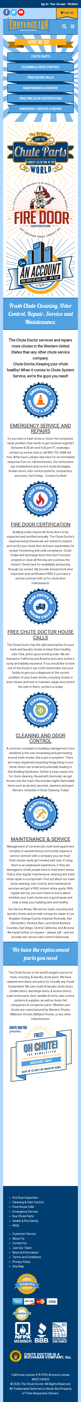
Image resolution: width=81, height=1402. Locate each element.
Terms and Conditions (26, 1257)
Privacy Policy (21, 1261)
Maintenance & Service (40, 88)
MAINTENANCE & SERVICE (40, 839)
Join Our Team (22, 1248)
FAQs (15, 1225)
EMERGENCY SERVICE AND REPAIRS (40, 428)
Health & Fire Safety (25, 1221)
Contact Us (19, 1243)
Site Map (18, 1266)
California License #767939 (29, 1374)
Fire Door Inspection (25, 1197)
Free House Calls (41, 77)
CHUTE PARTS (40, 56)
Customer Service (24, 1233)
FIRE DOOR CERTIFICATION (40, 524)
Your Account (57, 4)
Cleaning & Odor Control (41, 67)
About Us (18, 1238)
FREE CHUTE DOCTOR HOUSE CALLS (40, 634)
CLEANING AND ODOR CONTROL (40, 738)
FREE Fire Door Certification (40, 98)
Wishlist (72, 4)
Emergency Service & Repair (40, 108)
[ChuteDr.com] (28, 24)
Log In (44, 4)
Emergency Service (25, 1211)
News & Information (25, 1252)
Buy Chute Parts (23, 1216)
